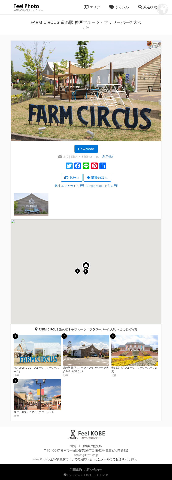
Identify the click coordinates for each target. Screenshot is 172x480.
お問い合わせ (93, 469)
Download (86, 149)
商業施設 (99, 177)
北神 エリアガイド (67, 185)
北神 (74, 177)
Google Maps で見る (99, 185)
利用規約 (108, 156)
